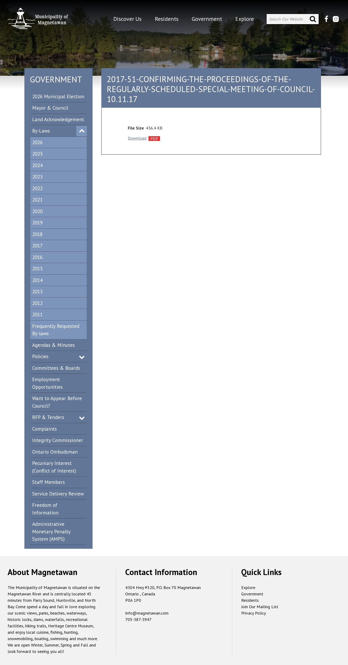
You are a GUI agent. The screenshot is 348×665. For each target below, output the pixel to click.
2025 (37, 154)
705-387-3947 (138, 619)
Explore (248, 587)
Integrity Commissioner (57, 440)
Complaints (44, 429)
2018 (37, 234)
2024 (37, 165)
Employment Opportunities (47, 383)
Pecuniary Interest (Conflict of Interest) (54, 467)
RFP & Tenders (48, 417)
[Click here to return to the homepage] (38, 20)
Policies (40, 356)
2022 (37, 188)
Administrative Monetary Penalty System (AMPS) (51, 531)
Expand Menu (81, 131)
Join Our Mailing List (259, 606)
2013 (37, 291)
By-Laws (41, 131)
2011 (37, 314)
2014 (37, 280)
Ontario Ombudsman (55, 452)
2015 (37, 268)
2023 (37, 177)
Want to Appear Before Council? (57, 402)
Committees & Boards (56, 368)
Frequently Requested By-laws (55, 330)
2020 (37, 211)
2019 (37, 222)
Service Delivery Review (58, 494)
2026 (37, 142)
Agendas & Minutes (53, 345)
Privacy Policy (253, 613)
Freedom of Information (45, 509)
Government (252, 594)
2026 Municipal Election (58, 96)
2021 (37, 199)
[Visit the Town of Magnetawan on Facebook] (326, 19)
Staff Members (48, 482)
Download (137, 138)
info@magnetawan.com (147, 613)
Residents (250, 600)
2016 (37, 257)
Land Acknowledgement (58, 119)
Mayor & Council (50, 108)
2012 (37, 303)
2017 (37, 245)
